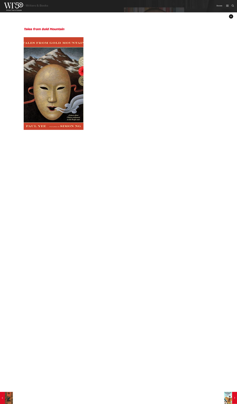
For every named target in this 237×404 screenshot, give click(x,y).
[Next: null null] (230, 398)
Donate (219, 6)
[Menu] (227, 5)
